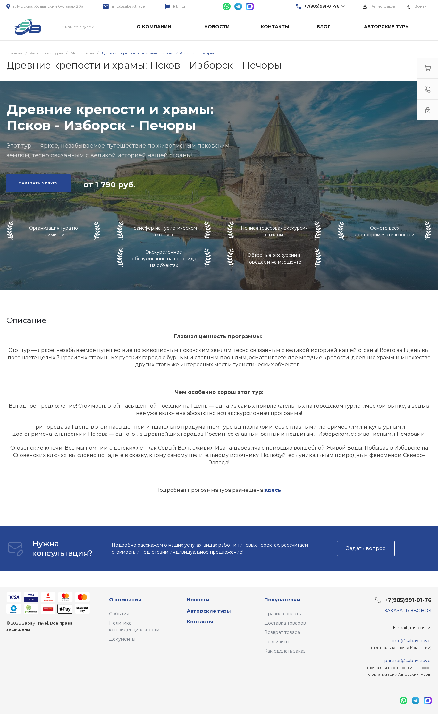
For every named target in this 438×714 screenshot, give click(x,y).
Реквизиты (276, 642)
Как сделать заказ (285, 651)
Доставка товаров (285, 623)
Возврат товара (282, 632)
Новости (198, 599)
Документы (122, 639)
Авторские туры (209, 611)
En (184, 6)
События (119, 614)
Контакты (200, 622)
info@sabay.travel (129, 6)
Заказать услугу (38, 183)
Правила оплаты (283, 614)
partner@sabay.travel (408, 660)
